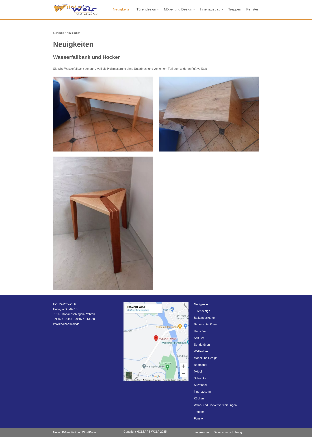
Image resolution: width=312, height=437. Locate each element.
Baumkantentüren (205, 324)
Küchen (199, 398)
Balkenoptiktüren (205, 317)
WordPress (89, 432)
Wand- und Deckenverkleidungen (215, 405)
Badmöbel (200, 364)
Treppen (234, 9)
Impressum (202, 432)
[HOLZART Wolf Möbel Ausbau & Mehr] (75, 9)
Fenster (252, 9)
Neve (56, 432)
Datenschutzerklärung (228, 432)
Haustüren (200, 331)
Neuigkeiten (122, 9)
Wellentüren (201, 351)
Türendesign (202, 311)
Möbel (198, 371)
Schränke (200, 378)
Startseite (58, 32)
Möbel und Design (205, 358)
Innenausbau (202, 391)
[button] (158, 9)
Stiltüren (199, 337)
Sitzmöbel (200, 384)
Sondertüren (202, 344)
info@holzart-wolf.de (66, 324)
